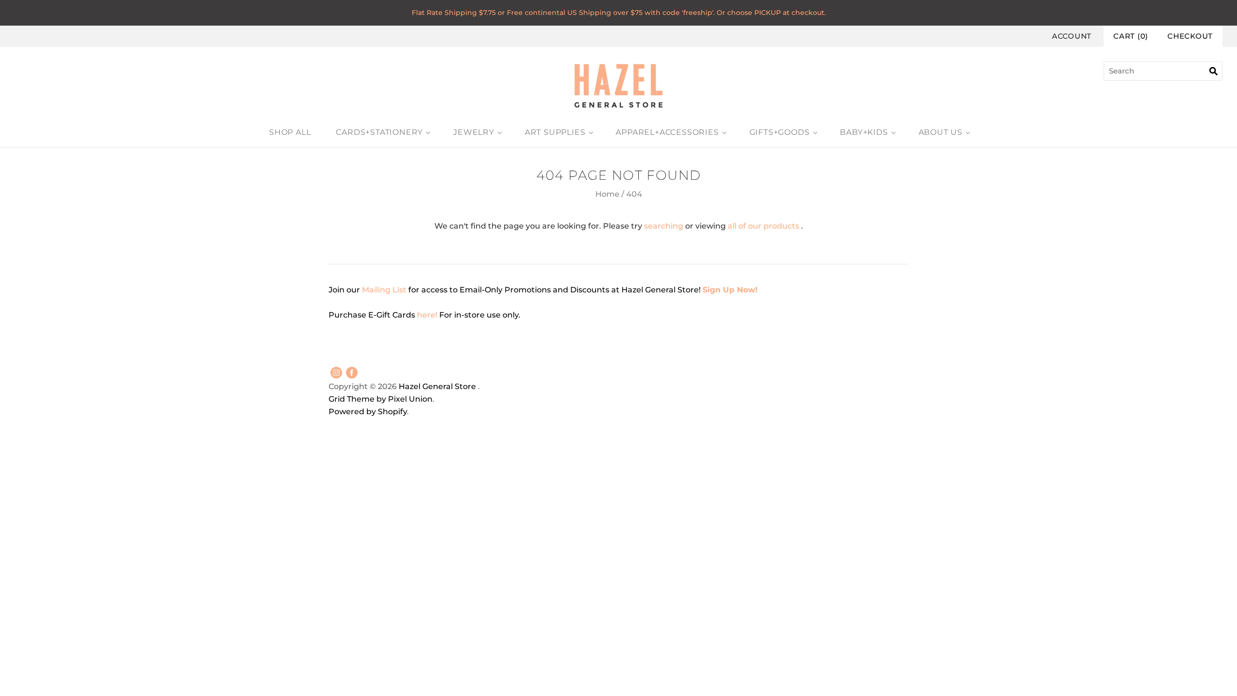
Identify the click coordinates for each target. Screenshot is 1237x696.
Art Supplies (555, 132)
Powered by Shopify (368, 411)
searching (663, 226)
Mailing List (384, 289)
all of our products (763, 226)
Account (1072, 36)
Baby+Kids (864, 132)
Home (607, 194)
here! (428, 314)
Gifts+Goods (779, 132)
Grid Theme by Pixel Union (380, 399)
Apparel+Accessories (667, 132)
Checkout (1190, 36)
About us (941, 132)
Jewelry (473, 132)
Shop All (290, 132)
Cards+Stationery (379, 132)
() (1130, 36)
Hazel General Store (437, 386)
